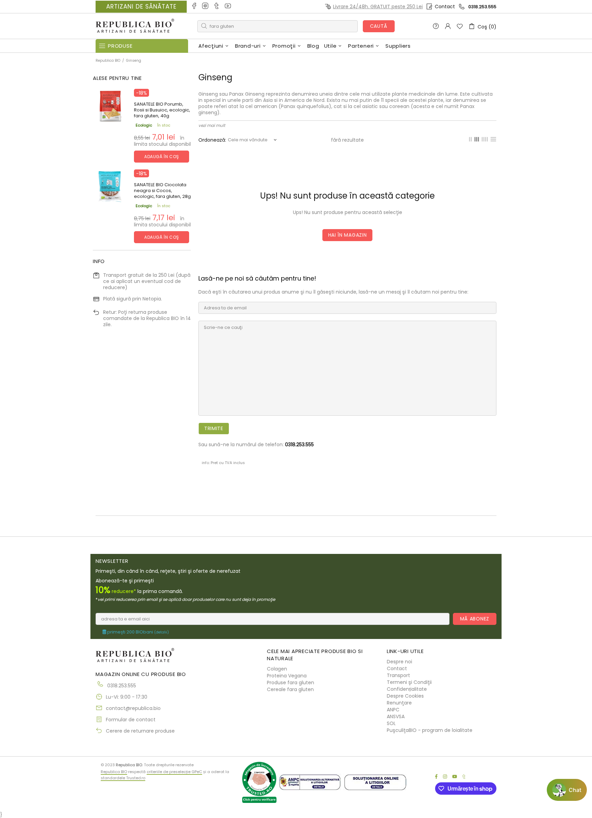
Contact (445, 6)
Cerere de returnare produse (140, 731)
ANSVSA (396, 716)
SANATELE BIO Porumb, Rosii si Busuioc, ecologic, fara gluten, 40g (162, 110)
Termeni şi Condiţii (409, 682)
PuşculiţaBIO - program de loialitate (429, 730)
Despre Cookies (405, 696)
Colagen (277, 669)
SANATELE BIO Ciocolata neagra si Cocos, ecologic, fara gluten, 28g (162, 190)
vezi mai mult (211, 125)
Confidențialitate (407, 689)
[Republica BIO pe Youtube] (228, 6)
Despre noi (399, 662)
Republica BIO (135, 26)
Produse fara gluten (290, 682)
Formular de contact (131, 719)
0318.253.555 (482, 7)
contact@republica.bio (133, 708)
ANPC (393, 710)
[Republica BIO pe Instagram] (206, 6)
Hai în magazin (347, 235)
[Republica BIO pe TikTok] (217, 6)
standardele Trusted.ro (123, 778)
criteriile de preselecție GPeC (174, 771)
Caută (379, 26)
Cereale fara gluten (290, 689)
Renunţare (399, 703)
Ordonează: (212, 140)
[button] (567, 790)
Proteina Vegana (287, 676)
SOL (391, 723)
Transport (398, 675)
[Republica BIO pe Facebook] (194, 6)
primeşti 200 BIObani (137, 632)
